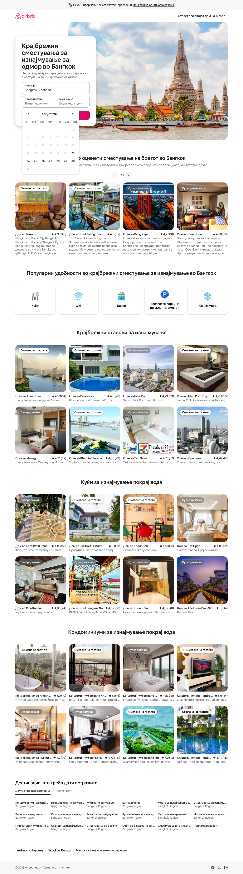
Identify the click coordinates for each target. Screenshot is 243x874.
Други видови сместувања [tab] (33, 791)
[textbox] (39, 103)
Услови (65, 867)
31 (28, 169)
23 (73, 153)
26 (43, 161)
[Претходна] (114, 175)
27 (50, 161)
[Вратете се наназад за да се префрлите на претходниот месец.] (28, 114)
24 (28, 161)
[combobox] (56, 90)
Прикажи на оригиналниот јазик (154, 5)
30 (73, 161)
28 (58, 161)
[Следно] (129, 175)
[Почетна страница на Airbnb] (25, 16)
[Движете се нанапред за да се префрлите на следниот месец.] (72, 114)
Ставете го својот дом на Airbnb (201, 16)
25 (35, 161)
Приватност (50, 867)
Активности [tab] (64, 791)
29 (65, 161)
